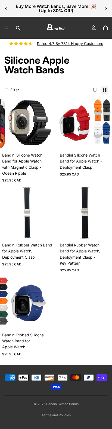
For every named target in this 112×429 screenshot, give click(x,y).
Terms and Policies (56, 415)
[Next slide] (106, 8)
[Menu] (6, 28)
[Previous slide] (6, 8)
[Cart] (105, 28)
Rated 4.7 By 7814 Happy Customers (70, 43)
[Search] (18, 28)
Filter (14, 89)
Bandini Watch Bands (62, 404)
